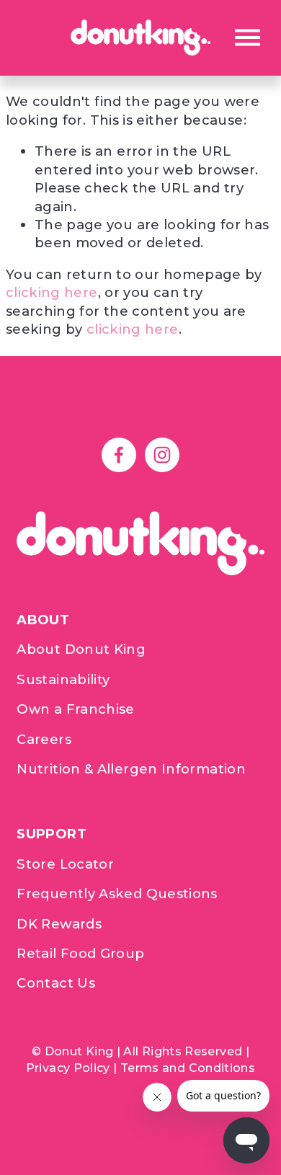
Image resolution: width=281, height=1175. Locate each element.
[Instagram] (162, 455)
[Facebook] (119, 455)
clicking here (52, 292)
